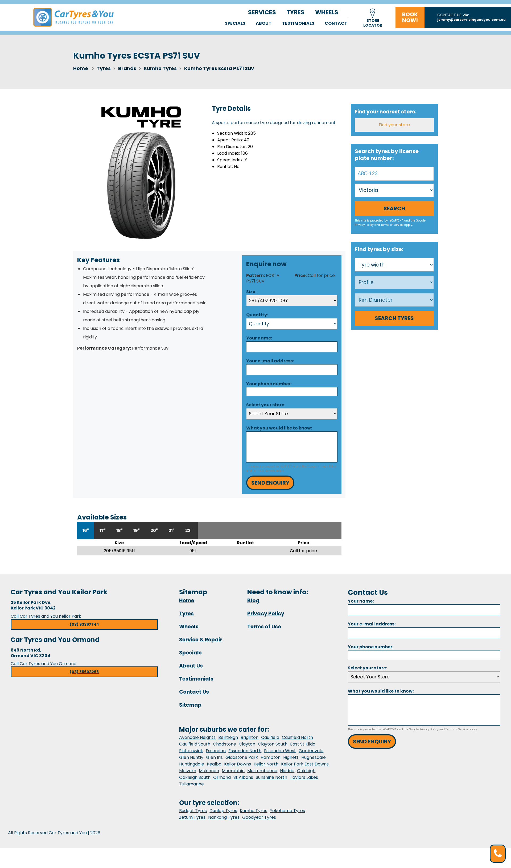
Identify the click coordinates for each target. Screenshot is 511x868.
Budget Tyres (193, 811)
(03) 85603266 (84, 671)
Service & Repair (200, 639)
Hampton (271, 757)
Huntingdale (191, 764)
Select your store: (265, 405)
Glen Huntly (191, 757)
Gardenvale (311, 751)
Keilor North (266, 764)
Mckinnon (209, 771)
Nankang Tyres (224, 817)
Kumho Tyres (253, 811)
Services (262, 12)
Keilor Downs (237, 764)
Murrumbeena (262, 771)
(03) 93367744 (84, 624)
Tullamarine (191, 784)
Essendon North (244, 751)
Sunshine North (271, 777)
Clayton (247, 744)
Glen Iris (214, 757)
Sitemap (190, 705)
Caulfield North (297, 737)
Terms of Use (264, 626)
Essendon (216, 751)
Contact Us (194, 691)
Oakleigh (306, 771)
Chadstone (224, 744)
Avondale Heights (197, 737)
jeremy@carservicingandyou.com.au (471, 19)
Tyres (295, 12)
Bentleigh (228, 737)
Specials (235, 23)
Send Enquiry (270, 482)
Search (394, 208)
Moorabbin (233, 771)
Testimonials (298, 23)
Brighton (249, 737)
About (263, 23)
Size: (251, 292)
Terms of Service (264, 471)
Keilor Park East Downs (305, 764)
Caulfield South (194, 744)
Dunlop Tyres (223, 811)
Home (80, 68)
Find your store (394, 125)
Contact (336, 23)
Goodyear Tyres (259, 817)
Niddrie (287, 771)
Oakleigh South (195, 777)
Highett (291, 757)
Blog (253, 600)
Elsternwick (191, 751)
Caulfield (270, 737)
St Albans (243, 777)
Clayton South (272, 744)
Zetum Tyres (192, 817)
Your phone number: (269, 384)
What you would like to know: (279, 428)
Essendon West (280, 751)
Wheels (326, 12)
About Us (191, 665)
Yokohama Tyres (287, 811)
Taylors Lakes (304, 777)
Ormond (222, 777)
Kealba (214, 764)
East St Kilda (302, 744)
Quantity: (257, 315)
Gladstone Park (241, 757)
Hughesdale (313, 757)
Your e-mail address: (270, 361)
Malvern (187, 771)
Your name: (259, 338)
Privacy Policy (327, 466)
